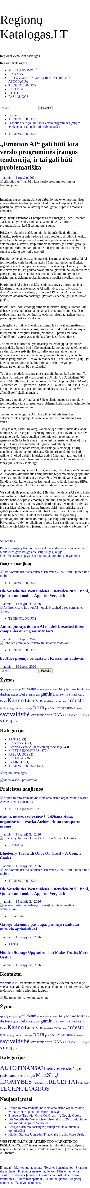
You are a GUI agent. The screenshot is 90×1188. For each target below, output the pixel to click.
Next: (40, 555)
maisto (48, 701)
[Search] (1, 104)
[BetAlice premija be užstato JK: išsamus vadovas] (34, 643)
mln (2, 708)
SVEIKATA (16, 762)
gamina (47, 694)
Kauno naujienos (56, 1179)
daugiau (14, 694)
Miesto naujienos (68, 1171)
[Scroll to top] (1, 1156)
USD (66, 715)
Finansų (30, 694)
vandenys (81, 715)
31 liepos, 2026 (26, 639)
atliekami (29, 689)
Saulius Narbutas (12, 1175)
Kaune (3, 701)
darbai (5, 694)
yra (15, 721)
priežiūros (51, 708)
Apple (9, 689)
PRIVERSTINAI (66, 708)
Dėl (22, 694)
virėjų (6, 720)
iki (57, 694)
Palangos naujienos (28, 1182)
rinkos (79, 708)
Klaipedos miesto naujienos (36, 1171)
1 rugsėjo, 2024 (26, 177)
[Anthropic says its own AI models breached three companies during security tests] (45, 611)
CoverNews (74, 1149)
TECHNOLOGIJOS (22, 85)
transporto (45, 715)
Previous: (43, 550)
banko (81, 689)
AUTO (13, 93)
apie (2, 689)
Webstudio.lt (8, 983)
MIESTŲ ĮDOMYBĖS (24, 70)
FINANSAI (16, 74)
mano (57, 701)
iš (69, 694)
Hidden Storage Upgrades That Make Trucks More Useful (46, 1134)
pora (38, 707)
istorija (63, 694)
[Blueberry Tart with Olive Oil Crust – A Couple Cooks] (38, 838)
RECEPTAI (16, 89)
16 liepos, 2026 (26, 666)
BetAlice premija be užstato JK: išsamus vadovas (42, 658)
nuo (21, 708)
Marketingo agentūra (28, 1167)
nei (16, 708)
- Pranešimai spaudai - (30, 1179)
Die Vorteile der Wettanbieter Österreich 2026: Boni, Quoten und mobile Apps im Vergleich (44, 593)
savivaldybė (15, 714)
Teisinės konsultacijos (58, 1167)
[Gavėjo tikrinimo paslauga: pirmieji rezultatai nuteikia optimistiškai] (45, 909)
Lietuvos (34, 700)
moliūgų (10, 708)
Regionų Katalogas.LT (15, 63)
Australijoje (43, 689)
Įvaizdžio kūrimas (37, 1175)
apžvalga (16, 689)
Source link (7, 541)
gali (38, 694)
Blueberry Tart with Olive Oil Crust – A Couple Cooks (44, 1115)
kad (74, 694)
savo (33, 715)
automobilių (57, 689)
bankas (71, 689)
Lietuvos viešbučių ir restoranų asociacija (35, 747)
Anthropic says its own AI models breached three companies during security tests (42, 628)
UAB (57, 715)
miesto (76, 700)
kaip (81, 694)
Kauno (15, 700)
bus (88, 689)
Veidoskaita (59, 1175)
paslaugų (28, 708)
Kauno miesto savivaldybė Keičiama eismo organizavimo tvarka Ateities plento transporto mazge (40, 821)
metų (64, 701)
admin (7, 177)
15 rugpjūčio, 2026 (28, 604)
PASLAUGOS (18, 96)
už (72, 715)
